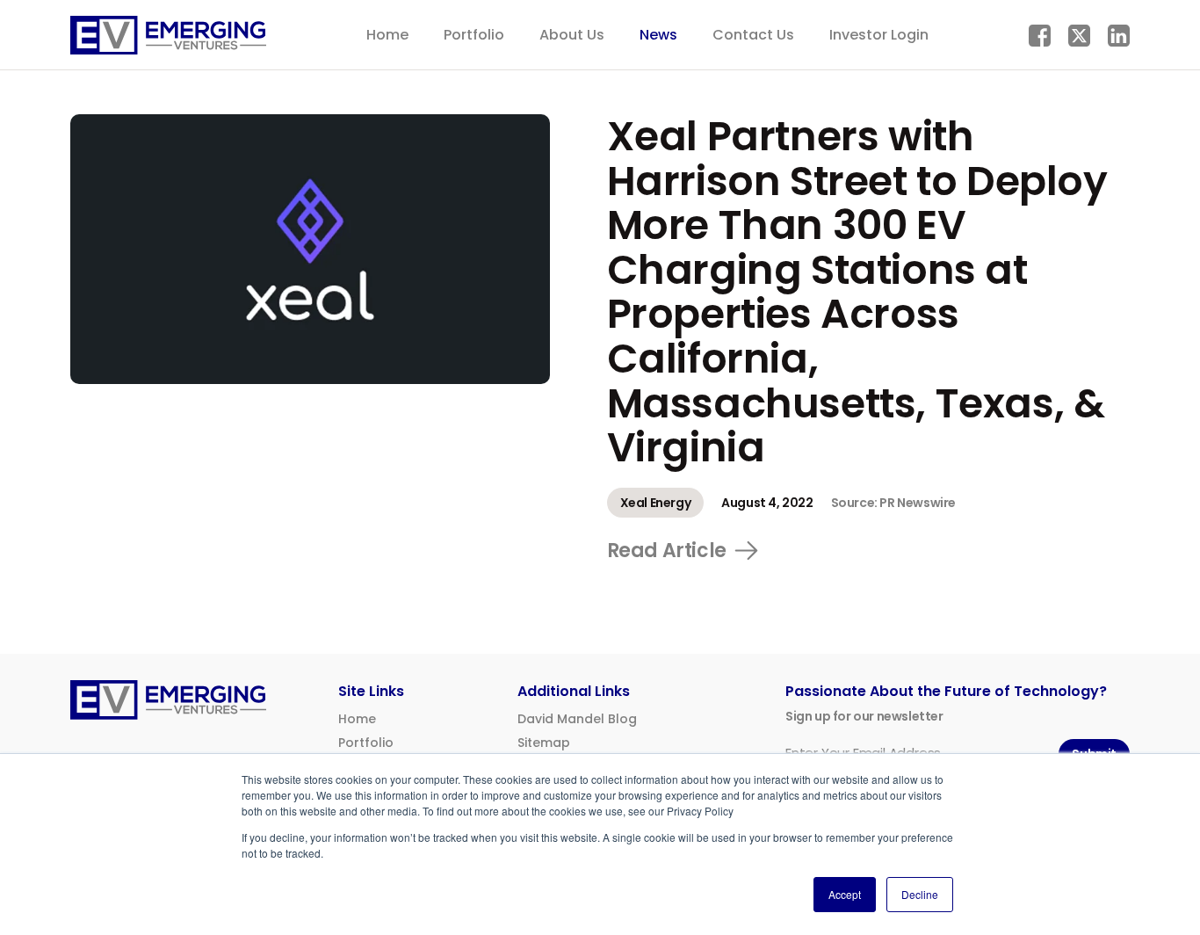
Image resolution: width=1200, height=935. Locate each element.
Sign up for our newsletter (864, 716)
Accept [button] (844, 894)
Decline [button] (919, 894)
